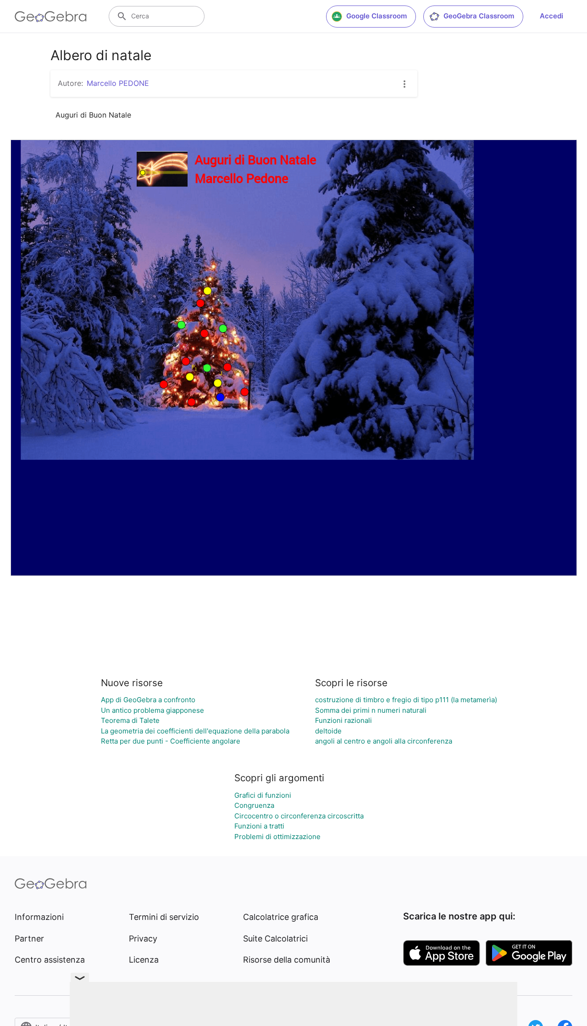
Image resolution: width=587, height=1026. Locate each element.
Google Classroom (376, 15)
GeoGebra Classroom (478, 15)
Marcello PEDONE (118, 83)
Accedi (551, 15)
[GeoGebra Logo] (51, 16)
